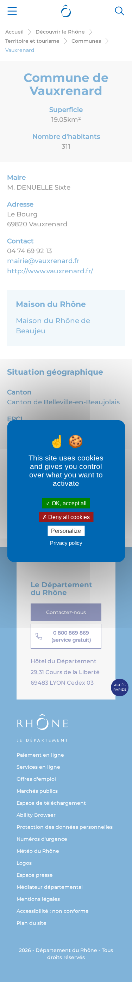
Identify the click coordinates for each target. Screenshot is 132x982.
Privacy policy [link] (66, 543)
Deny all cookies (68, 517)
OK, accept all (68, 503)
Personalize (66, 531)
